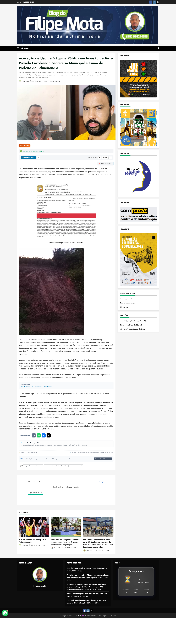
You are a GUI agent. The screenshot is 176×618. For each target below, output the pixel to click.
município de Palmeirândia (52, 466)
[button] (18, 48)
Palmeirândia (64, 466)
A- (99, 158)
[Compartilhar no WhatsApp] (39, 435)
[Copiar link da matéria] (34, 435)
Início (26, 48)
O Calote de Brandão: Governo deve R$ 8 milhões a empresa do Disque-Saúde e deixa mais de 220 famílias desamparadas (98, 543)
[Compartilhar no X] (49, 435)
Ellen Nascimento (126, 299)
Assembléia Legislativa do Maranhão (133, 321)
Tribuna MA (124, 307)
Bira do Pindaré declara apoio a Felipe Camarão (37, 387)
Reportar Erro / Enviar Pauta (103, 459)
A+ (110, 158)
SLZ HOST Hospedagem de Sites (132, 329)
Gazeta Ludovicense (127, 303)
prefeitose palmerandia (76, 466)
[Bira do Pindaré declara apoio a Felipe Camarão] (34, 527)
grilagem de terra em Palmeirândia (33, 466)
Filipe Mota (25, 81)
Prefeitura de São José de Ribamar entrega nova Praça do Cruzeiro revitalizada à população (65, 542)
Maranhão (25, 145)
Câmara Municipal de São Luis (131, 325)
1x (38, 157)
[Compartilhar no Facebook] (44, 435)
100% (105, 157)
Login (102, 482)
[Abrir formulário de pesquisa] (158, 48)
